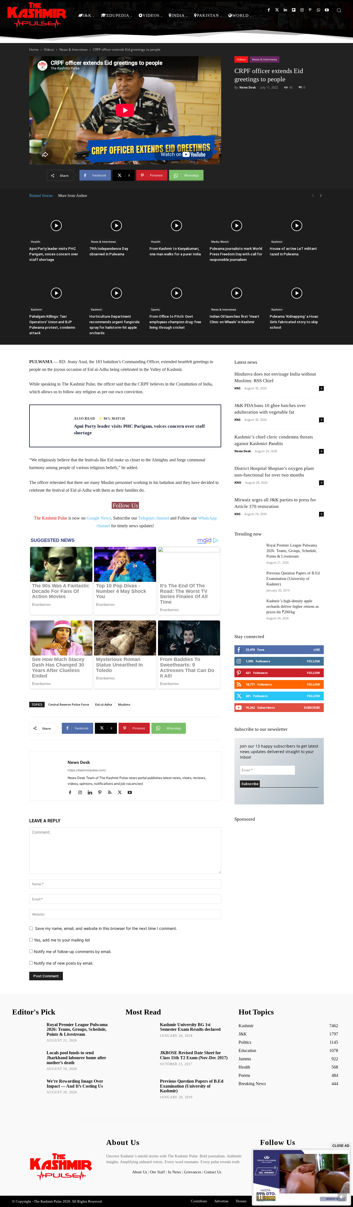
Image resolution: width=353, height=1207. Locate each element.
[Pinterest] (310, 10)
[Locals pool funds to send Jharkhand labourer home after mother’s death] (27, 1060)
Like (317, 649)
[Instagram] (302, 10)
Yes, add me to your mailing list (61, 940)
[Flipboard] (293, 10)
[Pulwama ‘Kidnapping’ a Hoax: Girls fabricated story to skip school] (297, 293)
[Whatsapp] (318, 10)
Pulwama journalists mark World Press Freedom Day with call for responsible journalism (236, 254)
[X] (121, 792)
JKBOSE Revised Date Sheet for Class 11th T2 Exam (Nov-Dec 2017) (194, 1055)
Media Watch (220, 241)
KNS (237, 388)
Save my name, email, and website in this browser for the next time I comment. (106, 928)
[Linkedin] (285, 10)
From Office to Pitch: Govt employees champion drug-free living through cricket (175, 322)
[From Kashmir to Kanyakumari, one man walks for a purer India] (176, 225)
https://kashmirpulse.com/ (87, 770)
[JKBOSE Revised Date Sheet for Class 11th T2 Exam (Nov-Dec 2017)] (140, 1060)
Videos (49, 49)
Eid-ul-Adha (103, 704)
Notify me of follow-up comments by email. (72, 951)
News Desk (247, 87)
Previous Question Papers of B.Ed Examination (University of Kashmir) (293, 578)
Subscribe (312, 707)
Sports (155, 309)
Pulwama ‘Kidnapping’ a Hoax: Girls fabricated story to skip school (294, 322)
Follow (313, 661)
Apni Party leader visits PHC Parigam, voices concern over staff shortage (53, 254)
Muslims (124, 704)
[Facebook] (269, 10)
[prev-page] (312, 195)
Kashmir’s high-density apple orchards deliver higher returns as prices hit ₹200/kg (292, 606)
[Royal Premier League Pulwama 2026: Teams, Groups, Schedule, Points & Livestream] (248, 554)
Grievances (192, 1172)
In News (174, 1172)
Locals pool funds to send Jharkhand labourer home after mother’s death (76, 1057)
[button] (338, 10)
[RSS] (111, 792)
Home (34, 49)
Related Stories (41, 196)
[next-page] (321, 195)
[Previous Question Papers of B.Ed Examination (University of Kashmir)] (248, 580)
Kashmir (276, 241)
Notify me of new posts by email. (63, 963)
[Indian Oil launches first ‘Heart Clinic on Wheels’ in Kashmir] (237, 293)
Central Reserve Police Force (68, 704)
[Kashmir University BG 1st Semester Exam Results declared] (140, 1032)
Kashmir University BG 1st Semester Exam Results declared (190, 1027)
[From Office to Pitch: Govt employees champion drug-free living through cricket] (176, 293)
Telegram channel (153, 518)
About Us (140, 1172)
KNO (237, 482)
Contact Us (212, 1172)
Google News (99, 518)
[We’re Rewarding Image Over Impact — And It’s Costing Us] (27, 1089)
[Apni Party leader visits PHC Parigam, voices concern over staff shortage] (56, 225)
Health (35, 241)
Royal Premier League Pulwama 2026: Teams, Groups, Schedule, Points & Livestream (291, 550)
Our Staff (157, 1172)
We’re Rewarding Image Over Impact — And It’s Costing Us (75, 1083)
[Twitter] (277, 10)
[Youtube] (326, 10)
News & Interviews (73, 49)
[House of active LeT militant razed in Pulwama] (297, 225)
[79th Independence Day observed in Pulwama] (116, 225)
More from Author (72, 196)
